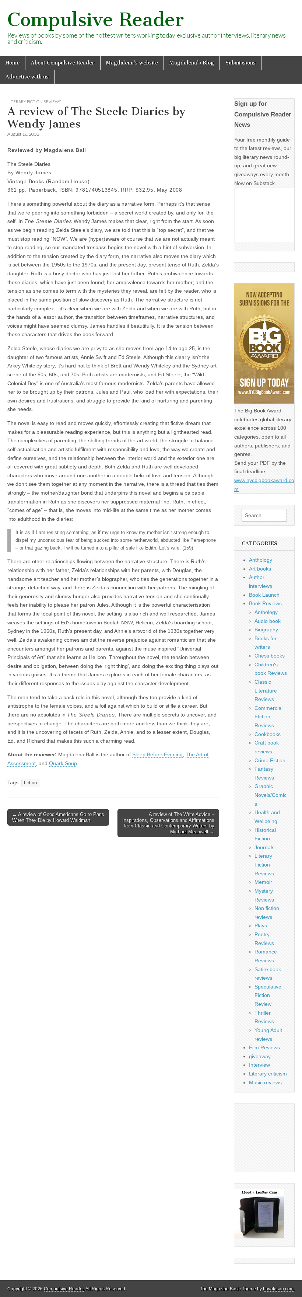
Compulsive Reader (95, 19)
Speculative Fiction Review (267, 995)
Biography (266, 629)
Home (13, 63)
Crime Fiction (269, 760)
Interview (259, 1065)
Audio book (267, 621)
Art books (260, 569)
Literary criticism (268, 1074)
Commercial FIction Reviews (268, 716)
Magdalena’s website (132, 63)
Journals (264, 847)
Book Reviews (265, 603)
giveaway (260, 1056)
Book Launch (264, 595)
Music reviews (265, 1082)
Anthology (260, 560)
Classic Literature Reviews (265, 690)
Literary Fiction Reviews (34, 101)
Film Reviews (264, 1047)
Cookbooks (267, 734)
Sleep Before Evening (157, 754)
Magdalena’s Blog (191, 63)
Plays (260, 925)
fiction (30, 782)
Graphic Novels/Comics (270, 794)
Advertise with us (27, 77)
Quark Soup (63, 763)
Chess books (269, 656)
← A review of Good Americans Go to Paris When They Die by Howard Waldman (58, 817)
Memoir (263, 882)
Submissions (240, 63)
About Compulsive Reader (63, 63)
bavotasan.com (278, 1288)
